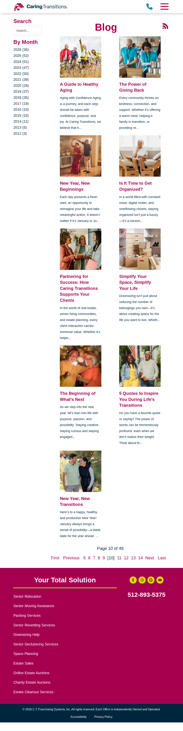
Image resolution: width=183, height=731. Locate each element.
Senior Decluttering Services (35, 644)
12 (126, 557)
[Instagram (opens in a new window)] (142, 580)
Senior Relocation (27, 596)
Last (162, 557)
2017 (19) (21, 104)
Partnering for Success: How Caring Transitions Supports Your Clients (79, 288)
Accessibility (78, 716)
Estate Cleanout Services (33, 692)
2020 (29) (21, 86)
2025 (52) (21, 56)
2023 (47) (21, 68)
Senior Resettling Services (34, 625)
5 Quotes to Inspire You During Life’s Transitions (138, 399)
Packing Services (27, 615)
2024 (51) (21, 62)
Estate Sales (23, 663)
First (55, 557)
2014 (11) (21, 121)
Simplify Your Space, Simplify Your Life (135, 282)
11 (119, 557)
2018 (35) (21, 97)
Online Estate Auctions (31, 673)
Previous (71, 557)
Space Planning (25, 654)
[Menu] (164, 6)
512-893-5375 (146, 595)
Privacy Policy (103, 716)
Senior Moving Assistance (33, 606)
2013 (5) (20, 127)
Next (149, 557)
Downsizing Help (26, 635)
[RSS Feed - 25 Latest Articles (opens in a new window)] (165, 25)
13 (133, 557)
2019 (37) (21, 91)
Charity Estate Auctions (31, 682)
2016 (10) (21, 109)
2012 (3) (20, 133)
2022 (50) (21, 74)
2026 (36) (21, 50)
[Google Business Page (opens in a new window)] (151, 580)
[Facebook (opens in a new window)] (133, 580)
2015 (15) (21, 115)
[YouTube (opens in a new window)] (160, 580)
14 (140, 557)
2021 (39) (21, 79)
